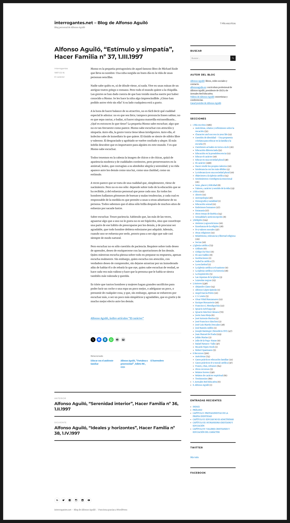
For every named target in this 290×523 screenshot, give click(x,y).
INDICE (196, 407)
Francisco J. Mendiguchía (207, 305)
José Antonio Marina (205, 318)
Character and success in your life (211, 134)
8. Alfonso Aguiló (201, 385)
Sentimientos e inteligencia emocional (213, 179)
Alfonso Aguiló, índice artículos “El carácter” (117, 318)
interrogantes (61, 68)
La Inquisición (202, 274)
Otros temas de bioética (206, 213)
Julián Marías (201, 337)
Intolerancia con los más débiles (210, 169)
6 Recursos (198, 353)
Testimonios (201, 378)
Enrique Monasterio (204, 302)
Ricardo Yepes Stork (204, 347)
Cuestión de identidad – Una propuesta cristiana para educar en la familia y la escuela (214, 140)
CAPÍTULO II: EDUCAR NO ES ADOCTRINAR (213, 419)
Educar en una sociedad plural (209, 160)
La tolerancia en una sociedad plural (212, 172)
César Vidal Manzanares (206, 299)
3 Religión (197, 220)
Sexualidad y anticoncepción (209, 217)
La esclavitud (201, 264)
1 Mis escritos (228, 23)
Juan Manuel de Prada (205, 334)
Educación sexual (203, 204)
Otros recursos (202, 369)
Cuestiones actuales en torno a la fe (212, 147)
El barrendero (157, 360)
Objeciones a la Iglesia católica (209, 175)
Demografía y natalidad (206, 201)
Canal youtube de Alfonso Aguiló (205, 103)
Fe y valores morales (205, 229)
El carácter (59, 77)
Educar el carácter (203, 156)
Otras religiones (203, 233)
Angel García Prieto (204, 293)
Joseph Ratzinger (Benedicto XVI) (211, 331)
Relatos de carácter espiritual (209, 375)
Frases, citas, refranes (205, 366)
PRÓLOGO (197, 410)
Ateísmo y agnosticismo (206, 223)
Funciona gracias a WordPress (112, 510)
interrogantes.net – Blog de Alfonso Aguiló (101, 22)
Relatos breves (202, 372)
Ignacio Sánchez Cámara (207, 312)
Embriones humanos (205, 207)
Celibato (199, 248)
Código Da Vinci (202, 252)
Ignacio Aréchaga (203, 309)
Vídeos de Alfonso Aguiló (202, 97)
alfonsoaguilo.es (198, 87)
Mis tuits (194, 457)
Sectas (198, 242)
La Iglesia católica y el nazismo (210, 267)
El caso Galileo (202, 255)
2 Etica (196, 191)
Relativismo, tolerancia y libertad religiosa (215, 236)
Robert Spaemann (204, 350)
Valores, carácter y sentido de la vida (212, 188)
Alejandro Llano (203, 286)
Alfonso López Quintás (206, 290)
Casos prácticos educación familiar (212, 359)
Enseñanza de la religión (207, 226)
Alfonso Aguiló (197, 81)
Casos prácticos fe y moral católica (211, 363)
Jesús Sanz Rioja (203, 315)
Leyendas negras (203, 280)
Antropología (201, 198)
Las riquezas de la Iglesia (207, 277)
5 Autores (197, 283)
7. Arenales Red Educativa (205, 382)
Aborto (198, 194)
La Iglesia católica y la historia (209, 271)
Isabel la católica (203, 261)
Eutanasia (200, 210)
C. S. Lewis (200, 296)
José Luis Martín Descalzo (207, 324)
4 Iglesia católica (201, 245)
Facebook (198, 472)
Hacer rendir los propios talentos (211, 166)
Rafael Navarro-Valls (205, 344)
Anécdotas (200, 356)
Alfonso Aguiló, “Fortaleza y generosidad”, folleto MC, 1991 (134, 363)
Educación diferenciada (206, 150)
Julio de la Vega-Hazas (206, 340)
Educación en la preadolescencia (210, 153)
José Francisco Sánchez (206, 321)
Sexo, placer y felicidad (206, 185)
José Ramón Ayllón (204, 328)
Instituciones (201, 258)
